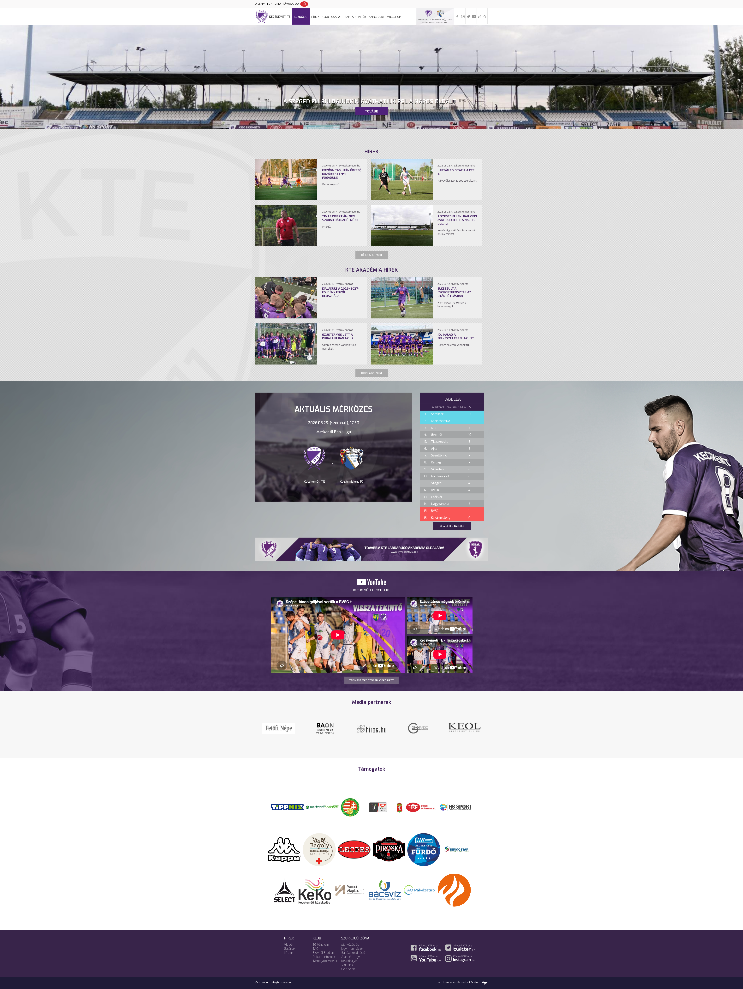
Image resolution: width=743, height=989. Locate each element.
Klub (325, 17)
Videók (289, 945)
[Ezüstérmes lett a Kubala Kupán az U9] (286, 363)
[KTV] (325, 731)
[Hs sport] (455, 807)
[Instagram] (463, 16)
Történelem (321, 945)
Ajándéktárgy (350, 957)
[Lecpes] (354, 849)
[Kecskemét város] (399, 807)
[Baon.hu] (279, 728)
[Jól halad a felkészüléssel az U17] (402, 363)
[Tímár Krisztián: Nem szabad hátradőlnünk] (286, 245)
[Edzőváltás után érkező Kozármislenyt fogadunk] (286, 199)
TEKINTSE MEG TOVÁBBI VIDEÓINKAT (371, 680)
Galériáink (348, 969)
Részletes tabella (451, 526)
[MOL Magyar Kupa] (378, 807)
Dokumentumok (324, 957)
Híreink (288, 953)
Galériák (289, 949)
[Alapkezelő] (349, 890)
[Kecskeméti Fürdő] (423, 849)
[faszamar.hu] (484, 982)
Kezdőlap (301, 17)
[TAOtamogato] (419, 890)
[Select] (284, 890)
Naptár (349, 17)
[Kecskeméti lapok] (371, 725)
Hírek (315, 17)
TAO (315, 949)
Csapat (336, 17)
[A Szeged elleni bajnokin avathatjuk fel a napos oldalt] (402, 245)
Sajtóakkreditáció (353, 953)
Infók (362, 17)
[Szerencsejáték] (287, 807)
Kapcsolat (377, 17)
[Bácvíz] (384, 890)
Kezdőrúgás (349, 961)
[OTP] (322, 807)
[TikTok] (479, 16)
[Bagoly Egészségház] (319, 849)
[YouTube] (474, 16)
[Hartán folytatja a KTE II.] (402, 199)
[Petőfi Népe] (417, 728)
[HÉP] (420, 807)
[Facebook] (457, 16)
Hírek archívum (371, 254)
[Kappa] (284, 849)
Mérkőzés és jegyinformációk (352, 947)
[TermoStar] (458, 849)
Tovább (371, 111)
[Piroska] (388, 849)
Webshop (394, 17)
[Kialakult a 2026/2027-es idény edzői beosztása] (286, 317)
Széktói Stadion (323, 953)
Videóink (347, 965)
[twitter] (468, 16)
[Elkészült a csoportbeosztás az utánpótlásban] (402, 317)
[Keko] (315, 890)
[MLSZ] (350, 807)
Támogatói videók (325, 961)
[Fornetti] (454, 890)
